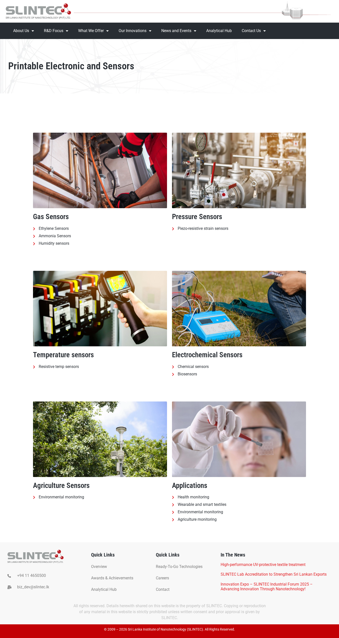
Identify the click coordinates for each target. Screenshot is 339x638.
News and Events (176, 30)
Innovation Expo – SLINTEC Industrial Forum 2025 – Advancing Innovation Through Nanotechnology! (267, 586)
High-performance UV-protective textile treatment (263, 564)
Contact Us (251, 30)
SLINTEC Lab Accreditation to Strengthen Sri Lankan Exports (274, 574)
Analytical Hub (219, 30)
